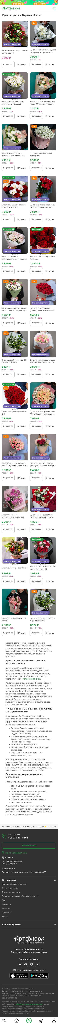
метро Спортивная (31, 679)
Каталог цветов (11, 924)
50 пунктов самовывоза (14, 872)
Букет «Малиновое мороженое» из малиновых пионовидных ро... (13, 517)
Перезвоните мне (29, 845)
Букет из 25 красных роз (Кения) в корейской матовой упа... (42, 310)
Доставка (7, 857)
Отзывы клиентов (10, 888)
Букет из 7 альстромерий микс (14, 568)
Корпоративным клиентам (14, 884)
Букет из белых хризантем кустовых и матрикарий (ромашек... (12, 104)
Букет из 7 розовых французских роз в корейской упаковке (14, 259)
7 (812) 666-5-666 (18, 837)
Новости (6, 908)
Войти (5, 916)
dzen (31, 964)
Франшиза (6, 912)
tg (37, 964)
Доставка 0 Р (8, 74)
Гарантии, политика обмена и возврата (20, 896)
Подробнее (8, 64)
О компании (9, 880)
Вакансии (6, 904)
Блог (4, 900)
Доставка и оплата (11, 892)
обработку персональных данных (29, 1004)
